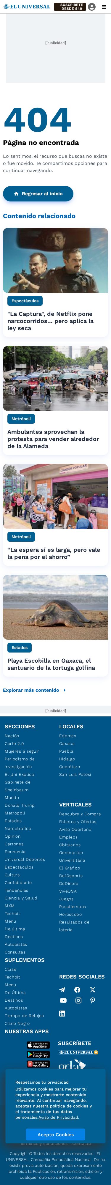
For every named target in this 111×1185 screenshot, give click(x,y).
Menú (10, 921)
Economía (15, 851)
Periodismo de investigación (20, 763)
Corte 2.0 (14, 743)
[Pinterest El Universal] (93, 1002)
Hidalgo (67, 759)
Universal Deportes (25, 859)
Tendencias (16, 890)
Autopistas (16, 944)
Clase (11, 969)
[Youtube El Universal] (63, 1002)
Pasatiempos (72, 906)
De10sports (71, 875)
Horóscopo (70, 914)
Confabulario (18, 882)
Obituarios (70, 844)
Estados (13, 820)
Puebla (66, 751)
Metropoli (15, 813)
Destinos (14, 936)
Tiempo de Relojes (24, 1015)
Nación (12, 735)
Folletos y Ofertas (78, 821)
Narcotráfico (18, 828)
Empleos (68, 837)
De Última (15, 992)
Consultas (15, 952)
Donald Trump (20, 805)
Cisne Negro (17, 1023)
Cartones (14, 844)
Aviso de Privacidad (58, 1117)
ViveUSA (68, 891)
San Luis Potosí (75, 774)
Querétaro (69, 766)
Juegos (66, 898)
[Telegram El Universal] (62, 990)
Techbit (12, 913)
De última (15, 928)
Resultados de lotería (74, 926)
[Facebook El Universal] (77, 990)
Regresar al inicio (42, 193)
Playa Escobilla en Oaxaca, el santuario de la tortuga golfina (51, 664)
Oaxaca (67, 743)
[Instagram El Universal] (78, 1002)
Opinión (13, 836)
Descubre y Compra (80, 813)
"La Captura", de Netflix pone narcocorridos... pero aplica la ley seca (50, 321)
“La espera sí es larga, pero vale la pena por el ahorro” (53, 553)
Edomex (67, 735)
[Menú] (104, 7)
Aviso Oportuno (75, 829)
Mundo (12, 797)
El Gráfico (69, 868)
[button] (70, 7)
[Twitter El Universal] (93, 990)
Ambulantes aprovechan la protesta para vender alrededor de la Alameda (53, 439)
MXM (10, 905)
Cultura (12, 874)
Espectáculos (19, 867)
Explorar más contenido (31, 690)
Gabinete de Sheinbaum (18, 786)
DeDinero (69, 883)
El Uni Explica (19, 774)
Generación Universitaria (72, 856)
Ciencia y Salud (21, 898)
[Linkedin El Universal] (62, 1014)
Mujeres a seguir (22, 751)
